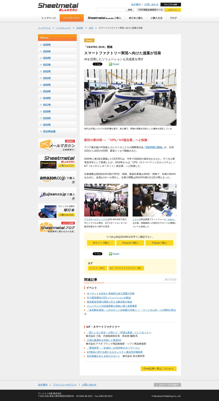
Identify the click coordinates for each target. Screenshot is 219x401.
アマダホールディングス (95, 219)
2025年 (47, 51)
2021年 (47, 78)
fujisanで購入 (57, 194)
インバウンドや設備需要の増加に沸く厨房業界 (112, 306)
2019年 (79, 28)
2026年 (47, 44)
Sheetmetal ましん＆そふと (58, 7)
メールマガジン (57, 145)
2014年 (47, 124)
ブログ (173, 18)
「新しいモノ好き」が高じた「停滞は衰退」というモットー (119, 332)
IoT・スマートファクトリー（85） (126, 268)
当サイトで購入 (101, 243)
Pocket (116, 64)
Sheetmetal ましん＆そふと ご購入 (104, 18)
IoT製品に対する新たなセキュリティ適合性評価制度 (115, 352)
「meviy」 (171, 219)
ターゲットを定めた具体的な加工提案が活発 (111, 293)
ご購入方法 (156, 18)
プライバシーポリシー (65, 384)
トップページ (49, 18)
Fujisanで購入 (159, 243)
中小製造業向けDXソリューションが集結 (109, 297)
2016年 (47, 111)
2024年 (47, 58)
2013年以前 (49, 131)
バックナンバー (72, 18)
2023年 (47, 64)
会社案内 (136, 4)
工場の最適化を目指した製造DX (104, 340)
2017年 (47, 104)
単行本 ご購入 (136, 18)
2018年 (47, 98)
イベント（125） (97, 268)
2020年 (47, 84)
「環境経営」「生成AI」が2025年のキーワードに (113, 348)
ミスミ (136, 219)
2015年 (47, 118)
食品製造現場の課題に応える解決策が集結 (109, 302)
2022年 (47, 71)
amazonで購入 (57, 178)
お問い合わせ (151, 4)
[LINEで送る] (110, 64)
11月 (91, 28)
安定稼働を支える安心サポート (103, 356)
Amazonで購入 (130, 243)
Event (89, 40)
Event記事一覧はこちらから (159, 368)
